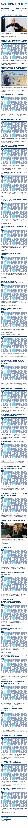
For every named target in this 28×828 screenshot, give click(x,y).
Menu (25, 4)
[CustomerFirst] (12, 4)
